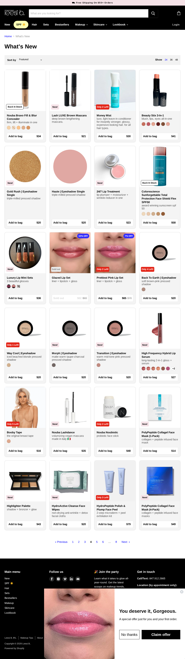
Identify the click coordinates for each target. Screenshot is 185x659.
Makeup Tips (26, 638)
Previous (62, 541)
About (40, 638)
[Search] (153, 13)
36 (171, 59)
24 (166, 59)
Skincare (99, 24)
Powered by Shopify (14, 648)
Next (125, 541)
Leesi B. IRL (10, 638)
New (7, 24)
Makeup (80, 24)
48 (176, 59)
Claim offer (161, 635)
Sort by (11, 60)
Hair (34, 24)
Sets (46, 24)
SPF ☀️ (21, 24)
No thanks (129, 635)
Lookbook (119, 24)
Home (8, 36)
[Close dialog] (182, 592)
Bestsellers (62, 24)
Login (176, 24)
